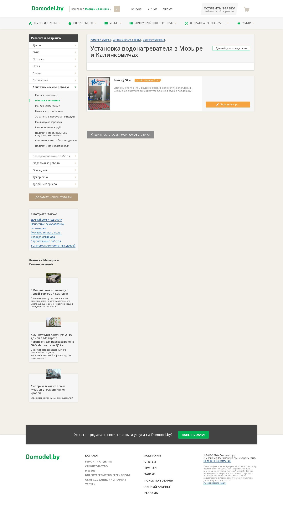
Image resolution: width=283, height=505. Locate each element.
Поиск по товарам (158, 480)
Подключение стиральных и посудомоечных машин (51, 134)
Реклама (151, 492)
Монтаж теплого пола (45, 232)
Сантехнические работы (51, 87)
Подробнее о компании (217, 460)
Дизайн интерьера (45, 184)
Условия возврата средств (214, 483)
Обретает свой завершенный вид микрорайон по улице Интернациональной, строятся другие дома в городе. (52, 346)
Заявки (149, 474)
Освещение (40, 170)
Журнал (167, 8)
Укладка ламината (43, 237)
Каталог (136, 8)
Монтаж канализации (47, 106)
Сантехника (40, 80)
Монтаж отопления (47, 100)
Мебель (114, 23)
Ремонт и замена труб (48, 127)
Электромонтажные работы (51, 156)
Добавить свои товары (53, 197)
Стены (37, 73)
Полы (36, 66)
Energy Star (123, 80)
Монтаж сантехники (46, 95)
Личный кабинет (157, 486)
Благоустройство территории (154, 23)
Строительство (83, 23)
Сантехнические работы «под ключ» (56, 140)
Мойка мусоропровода (48, 122)
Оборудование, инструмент (208, 23)
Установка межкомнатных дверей (53, 245)
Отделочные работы (46, 163)
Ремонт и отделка (45, 23)
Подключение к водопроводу (52, 146)
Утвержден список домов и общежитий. (52, 391)
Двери (37, 45)
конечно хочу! (193, 435)
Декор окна (40, 177)
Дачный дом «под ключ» (46, 219)
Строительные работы (46, 241)
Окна (36, 52)
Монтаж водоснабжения (49, 111)
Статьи (152, 8)
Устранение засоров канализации (55, 116)
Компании (152, 455)
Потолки (38, 59)
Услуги (246, 23)
